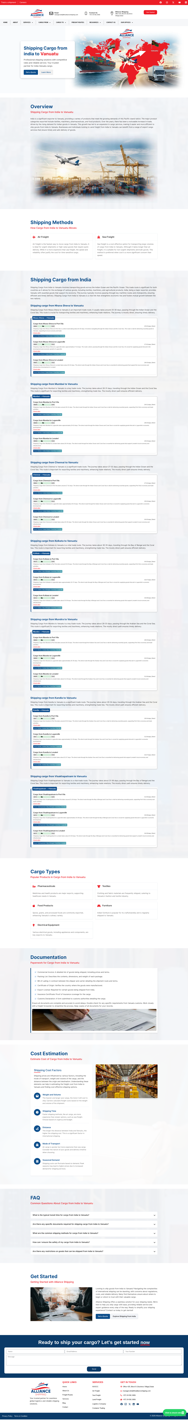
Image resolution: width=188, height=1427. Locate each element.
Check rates (36, 333)
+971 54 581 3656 (94, 14)
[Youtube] (180, 2)
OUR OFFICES (126, 22)
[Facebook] (161, 2)
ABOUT (15, 22)
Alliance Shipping (121, 12)
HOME (5, 22)
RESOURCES (94, 22)
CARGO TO (60, 22)
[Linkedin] (186, 2)
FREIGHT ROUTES (78, 22)
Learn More (46, 72)
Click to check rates (173, 1413)
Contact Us (93, 13)
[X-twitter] (173, 2)
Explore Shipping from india (124, 1316)
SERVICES (27, 22)
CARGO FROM (43, 22)
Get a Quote (31, 72)
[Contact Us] (86, 13)
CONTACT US (110, 22)
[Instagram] (167, 2)
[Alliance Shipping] (112, 13)
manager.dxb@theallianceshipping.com (66, 14)
